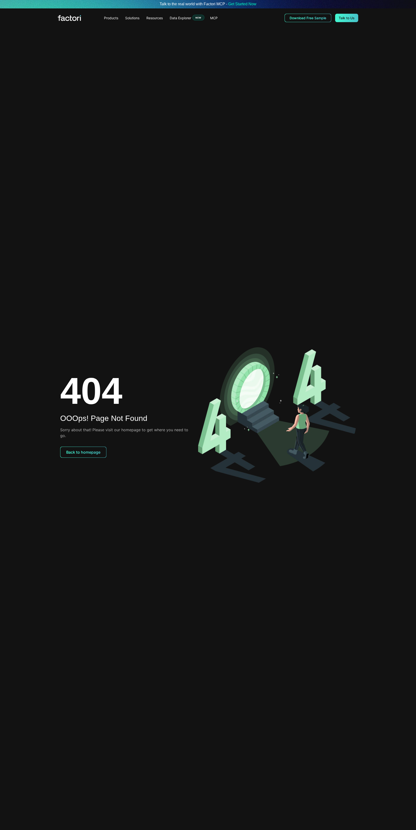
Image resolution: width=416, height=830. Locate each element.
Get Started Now (242, 4)
